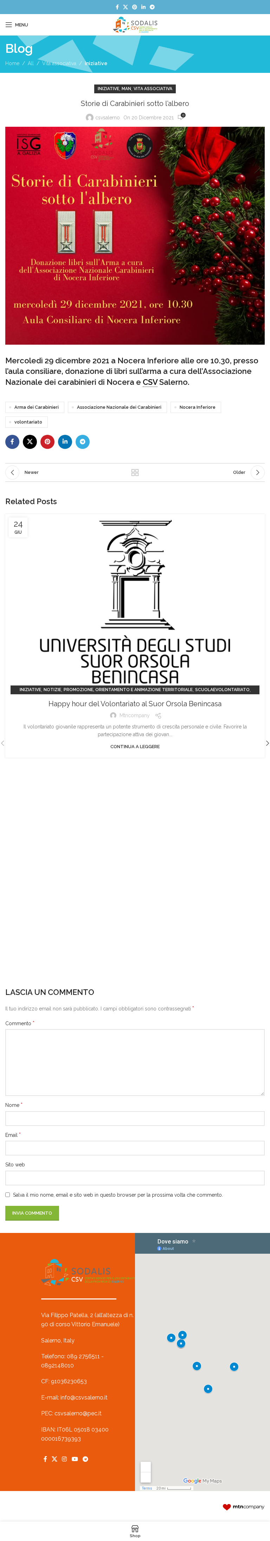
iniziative (96, 63)
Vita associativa (59, 63)
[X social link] (125, 7)
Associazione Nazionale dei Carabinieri (119, 407)
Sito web (15, 1164)
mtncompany (135, 715)
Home (12, 63)
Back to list (135, 472)
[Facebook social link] (117, 7)
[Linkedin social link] (143, 7)
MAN (126, 88)
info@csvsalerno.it (84, 1397)
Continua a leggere (135, 746)
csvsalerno (107, 117)
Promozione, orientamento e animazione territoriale (128, 689)
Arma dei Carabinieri (36, 407)
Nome (13, 1105)
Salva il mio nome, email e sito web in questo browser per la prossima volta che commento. (118, 1195)
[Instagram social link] (64, 1459)
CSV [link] (150, 382)
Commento (19, 1023)
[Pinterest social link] (134, 7)
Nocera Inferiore (198, 407)
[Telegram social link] (152, 7)
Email (13, 1135)
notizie (52, 689)
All (31, 63)
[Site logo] (135, 24)
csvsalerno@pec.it (78, 1413)
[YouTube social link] (74, 1459)
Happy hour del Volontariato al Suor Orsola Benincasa (135, 704)
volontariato (28, 422)
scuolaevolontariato (222, 689)
